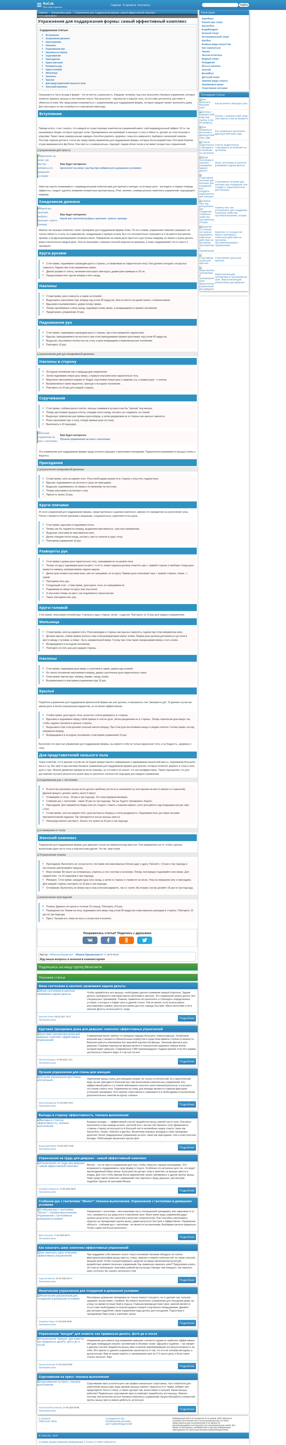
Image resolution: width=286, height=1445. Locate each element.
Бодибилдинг (210, 29)
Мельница (51, 72)
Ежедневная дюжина (58, 38)
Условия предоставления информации (61, 1441)
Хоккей (206, 69)
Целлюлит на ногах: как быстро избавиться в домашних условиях (100, 167)
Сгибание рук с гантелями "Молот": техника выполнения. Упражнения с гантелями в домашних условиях (115, 1203)
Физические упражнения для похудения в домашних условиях (89, 1291)
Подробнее (187, 1018)
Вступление (52, 35)
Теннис (206, 51)
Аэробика (208, 18)
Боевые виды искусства (216, 44)
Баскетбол (208, 25)
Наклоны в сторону (56, 52)
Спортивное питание (214, 88)
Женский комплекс (56, 86)
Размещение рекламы (118, 1421)
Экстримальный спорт (215, 36)
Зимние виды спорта (215, 80)
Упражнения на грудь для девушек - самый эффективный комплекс (92, 1158)
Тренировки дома (47, 1019)
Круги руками (53, 41)
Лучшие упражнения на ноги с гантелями (85, 439)
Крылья (50, 79)
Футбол (206, 40)
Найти (244, 4)
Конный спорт (210, 33)
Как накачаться (211, 47)
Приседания (53, 59)
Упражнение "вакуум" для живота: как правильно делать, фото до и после (98, 1334)
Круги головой (54, 69)
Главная (116, 5)
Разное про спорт (212, 22)
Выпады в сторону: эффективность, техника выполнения (84, 1115)
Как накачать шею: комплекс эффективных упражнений (83, 1248)
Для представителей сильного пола (66, 83)
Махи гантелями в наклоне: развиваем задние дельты (82, 986)
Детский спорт (211, 77)
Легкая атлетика (212, 55)
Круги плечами (54, 62)
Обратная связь (48, 1421)
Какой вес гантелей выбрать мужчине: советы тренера (93, 218)
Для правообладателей (119, 1423)
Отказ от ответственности (101, 1441)
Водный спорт (210, 58)
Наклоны (51, 45)
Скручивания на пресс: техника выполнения (74, 1377)
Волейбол (208, 73)
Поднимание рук (55, 48)
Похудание (208, 62)
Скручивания (53, 55)
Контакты (144, 5)
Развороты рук (54, 66)
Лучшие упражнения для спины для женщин (74, 1072)
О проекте (129, 5)
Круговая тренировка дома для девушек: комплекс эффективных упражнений (101, 1029)
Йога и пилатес (211, 66)
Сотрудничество (115, 1418)
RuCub (48, 3)
